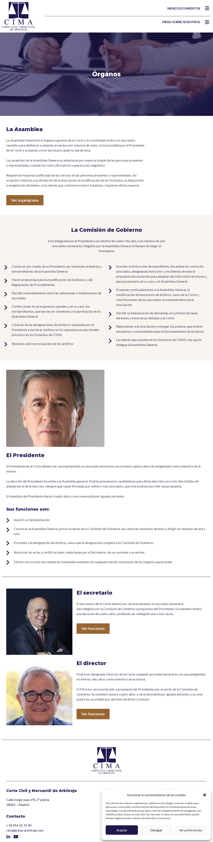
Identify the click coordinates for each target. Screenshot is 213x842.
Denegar (156, 830)
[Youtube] (16, 837)
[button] (205, 795)
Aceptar (121, 830)
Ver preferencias (190, 830)
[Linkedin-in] (8, 837)
